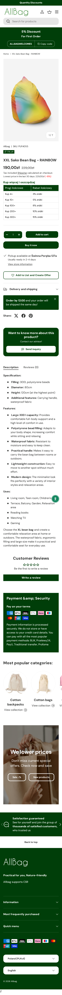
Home (6, 54)
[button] (55, 499)
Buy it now (31, 245)
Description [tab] (11, 367)
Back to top (31, 842)
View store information (20, 264)
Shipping (22, 172)
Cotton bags (43, 700)
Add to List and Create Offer (33, 275)
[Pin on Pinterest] (30, 315)
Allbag (6, 146)
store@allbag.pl (31, 2)
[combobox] (31, 21)
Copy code (46, 43)
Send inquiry (33, 349)
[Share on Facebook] (23, 315)
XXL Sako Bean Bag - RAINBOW (26, 54)
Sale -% (17, 777)
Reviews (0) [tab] (30, 367)
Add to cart (42, 234)
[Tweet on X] (16, 315)
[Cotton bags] (43, 683)
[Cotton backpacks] (15, 683)
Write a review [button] (31, 577)
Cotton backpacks (15, 702)
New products (41, 777)
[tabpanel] (31, 461)
